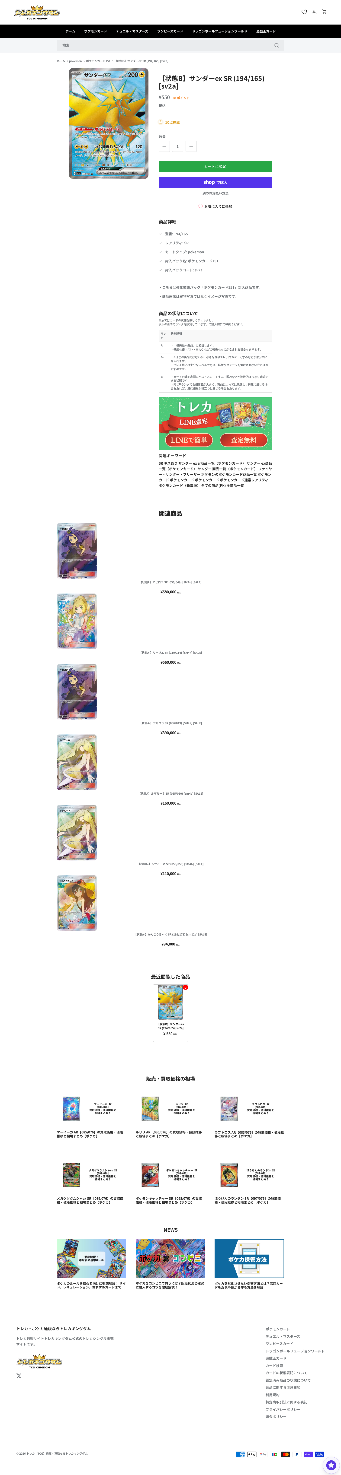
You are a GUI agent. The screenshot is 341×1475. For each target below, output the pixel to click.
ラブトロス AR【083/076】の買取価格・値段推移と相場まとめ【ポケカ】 (249, 1134)
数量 (162, 136)
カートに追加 (215, 166)
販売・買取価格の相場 (170, 1078)
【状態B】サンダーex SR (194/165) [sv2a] (141, 61)
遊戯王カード (266, 31)
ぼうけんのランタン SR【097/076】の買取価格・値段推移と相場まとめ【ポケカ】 (248, 1200)
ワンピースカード (170, 31)
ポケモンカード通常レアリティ (244, 479)
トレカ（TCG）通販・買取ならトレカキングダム (57, 1453)
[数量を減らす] (164, 146)
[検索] (277, 45)
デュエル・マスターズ (132, 31)
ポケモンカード (95, 31)
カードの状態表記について (286, 1372)
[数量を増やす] (191, 146)
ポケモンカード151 (98, 61)
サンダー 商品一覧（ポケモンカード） (228, 468)
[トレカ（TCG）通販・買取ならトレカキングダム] (37, 12)
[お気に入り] (304, 12)
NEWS (171, 1229)
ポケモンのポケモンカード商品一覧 (229, 474)
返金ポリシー (276, 1416)
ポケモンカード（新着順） (180, 485)
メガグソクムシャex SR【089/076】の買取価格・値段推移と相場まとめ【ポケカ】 (90, 1200)
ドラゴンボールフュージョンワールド (219, 31)
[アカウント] (314, 12)
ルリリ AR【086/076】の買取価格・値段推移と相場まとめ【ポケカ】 (169, 1134)
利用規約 (273, 1394)
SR (161, 463)
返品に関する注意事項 (283, 1387)
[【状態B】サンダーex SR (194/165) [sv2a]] (170, 1002)
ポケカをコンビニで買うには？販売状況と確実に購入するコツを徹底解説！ (170, 1285)
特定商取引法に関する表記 (286, 1401)
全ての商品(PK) (214, 485)
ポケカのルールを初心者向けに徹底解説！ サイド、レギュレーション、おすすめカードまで (91, 1285)
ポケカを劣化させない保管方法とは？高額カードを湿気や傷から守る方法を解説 (249, 1285)
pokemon (75, 61)
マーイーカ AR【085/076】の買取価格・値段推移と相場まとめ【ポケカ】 (90, 1134)
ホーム (70, 31)
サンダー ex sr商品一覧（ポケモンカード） (212, 463)
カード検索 (274, 1365)
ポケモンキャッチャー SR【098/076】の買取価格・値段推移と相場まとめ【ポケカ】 (169, 1200)
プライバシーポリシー (283, 1409)
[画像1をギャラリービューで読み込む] (108, 123)
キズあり (171, 463)
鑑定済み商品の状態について (288, 1380)
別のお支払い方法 (215, 193)
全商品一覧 (235, 485)
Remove (185, 987)
